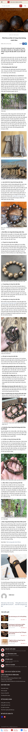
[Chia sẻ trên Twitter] (26, 44)
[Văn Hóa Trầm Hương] (15, 2)
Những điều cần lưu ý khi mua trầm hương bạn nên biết (21, 604)
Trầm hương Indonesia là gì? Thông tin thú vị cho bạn (17, 633)
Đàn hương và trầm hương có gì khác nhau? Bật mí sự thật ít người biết (17, 625)
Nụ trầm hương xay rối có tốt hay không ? (17, 617)
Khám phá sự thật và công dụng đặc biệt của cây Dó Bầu (7, 604)
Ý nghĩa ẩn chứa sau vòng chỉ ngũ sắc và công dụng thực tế (17, 641)
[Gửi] (20, 6)
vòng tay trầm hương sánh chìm (8, 303)
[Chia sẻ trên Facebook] (23, 44)
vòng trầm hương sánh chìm (19, 196)
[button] (2, 2)
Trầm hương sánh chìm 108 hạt (13, 542)
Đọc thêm (23, 619)
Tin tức (2, 9)
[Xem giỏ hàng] (25, 6)
